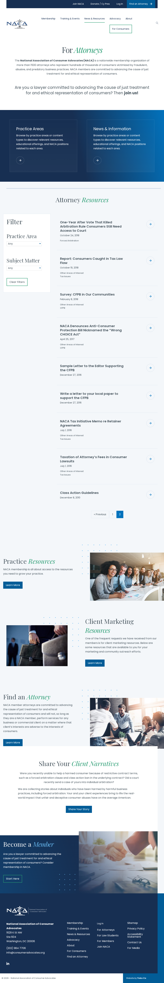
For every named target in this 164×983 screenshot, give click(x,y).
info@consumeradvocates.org (25, 952)
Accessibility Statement (135, 936)
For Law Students (108, 935)
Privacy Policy (136, 928)
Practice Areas (30, 128)
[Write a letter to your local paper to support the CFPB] (150, 396)
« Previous (100, 514)
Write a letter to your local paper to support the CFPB (89, 395)
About (129, 18)
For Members (105, 941)
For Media (133, 948)
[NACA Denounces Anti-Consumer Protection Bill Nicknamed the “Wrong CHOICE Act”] (150, 328)
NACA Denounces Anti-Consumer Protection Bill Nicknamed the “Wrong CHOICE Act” (91, 330)
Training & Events (70, 18)
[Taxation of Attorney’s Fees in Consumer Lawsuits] (150, 459)
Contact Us (134, 942)
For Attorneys (106, 930)
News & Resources (94, 18)
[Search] (156, 22)
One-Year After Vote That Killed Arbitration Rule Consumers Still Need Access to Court (91, 226)
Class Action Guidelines (79, 493)
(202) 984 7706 (16, 948)
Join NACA (103, 947)
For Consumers (120, 28)
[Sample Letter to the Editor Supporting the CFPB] (150, 368)
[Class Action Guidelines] (150, 495)
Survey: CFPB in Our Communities (87, 294)
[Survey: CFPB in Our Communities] (150, 296)
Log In (100, 923)
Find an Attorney (138, 3)
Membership (48, 18)
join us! (131, 93)
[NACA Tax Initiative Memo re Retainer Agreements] (150, 423)
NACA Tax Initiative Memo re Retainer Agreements (90, 423)
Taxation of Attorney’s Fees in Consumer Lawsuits (93, 459)
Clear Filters (17, 282)
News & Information (112, 128)
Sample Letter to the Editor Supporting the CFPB (91, 368)
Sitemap (132, 923)
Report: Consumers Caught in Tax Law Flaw (91, 260)
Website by (136, 978)
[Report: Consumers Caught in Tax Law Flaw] (150, 261)
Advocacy (115, 18)
